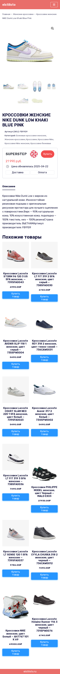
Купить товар (15, 295)
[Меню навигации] (54, 4)
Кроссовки (31, 139)
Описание (8, 186)
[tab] (8, 186)
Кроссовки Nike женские (17, 143)
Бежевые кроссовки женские (31, 135)
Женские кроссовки (23, 14)
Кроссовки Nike (45, 139)
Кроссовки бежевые (40, 143)
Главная (6, 14)
